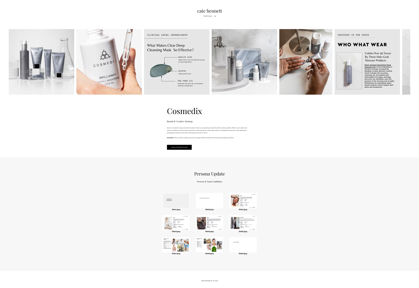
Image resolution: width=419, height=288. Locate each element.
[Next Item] (406, 62)
